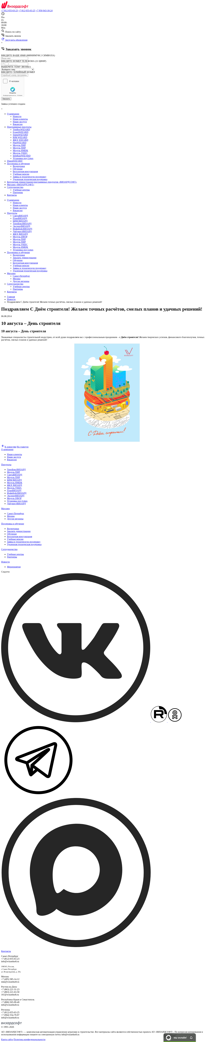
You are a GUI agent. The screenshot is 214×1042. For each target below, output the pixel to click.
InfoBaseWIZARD (22, 155)
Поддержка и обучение (18, 163)
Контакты (12, 195)
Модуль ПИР (19, 145)
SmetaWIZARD (20, 135)
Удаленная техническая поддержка (30, 179)
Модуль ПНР (19, 148)
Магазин (11, 273)
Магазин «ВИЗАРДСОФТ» (20, 184)
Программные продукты (19, 127)
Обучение (18, 169)
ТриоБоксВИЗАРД (22, 223)
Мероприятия (14, 567)
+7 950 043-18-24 (44, 10)
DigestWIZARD (14, 161)
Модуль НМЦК (20, 150)
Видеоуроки (19, 166)
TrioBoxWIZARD (21, 129)
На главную (23, 447)
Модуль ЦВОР (20, 236)
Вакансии (18, 124)
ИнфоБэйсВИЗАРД (22, 229)
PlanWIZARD (19, 142)
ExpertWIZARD (20, 132)
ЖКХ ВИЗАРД (20, 234)
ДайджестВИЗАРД (22, 231)
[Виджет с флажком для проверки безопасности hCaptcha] (12, 87)
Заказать (6, 99)
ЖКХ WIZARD (20, 140)
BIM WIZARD (20, 137)
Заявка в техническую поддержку (29, 176)
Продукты (12, 213)
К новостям (8, 447)
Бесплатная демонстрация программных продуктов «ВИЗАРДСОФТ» (42, 182)
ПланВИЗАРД (20, 218)
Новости (17, 116)
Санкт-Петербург (21, 276)
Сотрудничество (15, 187)
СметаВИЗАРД (20, 215)
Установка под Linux (23, 158)
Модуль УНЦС (20, 153)
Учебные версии (21, 174)
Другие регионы (21, 281)
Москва (16, 278)
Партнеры (18, 192)
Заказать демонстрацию (24, 257)
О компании (13, 114)
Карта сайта (7, 1039)
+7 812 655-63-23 (9, 10)
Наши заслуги (20, 121)
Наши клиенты (20, 119)
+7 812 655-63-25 (26, 10)
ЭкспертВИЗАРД (21, 226)
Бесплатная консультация (25, 171)
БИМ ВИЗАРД (20, 221)
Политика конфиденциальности (29, 1039)
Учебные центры (21, 190)
